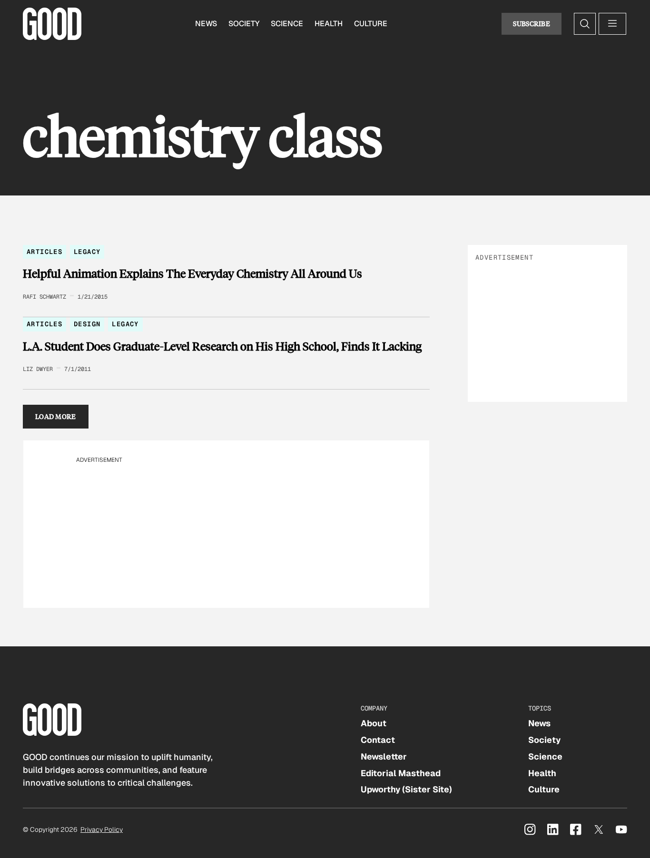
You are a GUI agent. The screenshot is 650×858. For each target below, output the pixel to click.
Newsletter (384, 756)
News (206, 24)
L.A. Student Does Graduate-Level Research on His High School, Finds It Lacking (222, 346)
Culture (370, 24)
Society (243, 24)
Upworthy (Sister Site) (406, 789)
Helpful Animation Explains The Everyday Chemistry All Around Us (192, 273)
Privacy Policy (101, 829)
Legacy (87, 251)
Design (87, 324)
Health (329, 24)
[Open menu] (612, 24)
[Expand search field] (585, 24)
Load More (55, 416)
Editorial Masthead (401, 773)
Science (287, 24)
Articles (44, 251)
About (373, 723)
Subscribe (531, 24)
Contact (378, 739)
